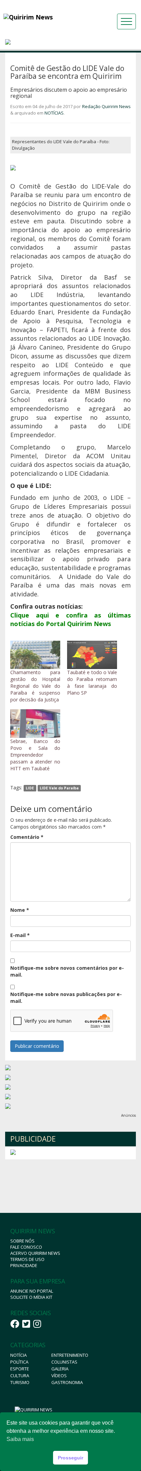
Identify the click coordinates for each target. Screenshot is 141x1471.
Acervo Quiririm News (35, 1253)
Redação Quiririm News (106, 106)
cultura (19, 1375)
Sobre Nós (22, 1241)
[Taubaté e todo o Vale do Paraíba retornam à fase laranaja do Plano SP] (92, 655)
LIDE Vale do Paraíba (59, 788)
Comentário (26, 837)
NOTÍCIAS (54, 113)
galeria (59, 1369)
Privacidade (23, 1265)
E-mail (20, 935)
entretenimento (69, 1355)
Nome (19, 910)
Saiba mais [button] (20, 1439)
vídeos (59, 1375)
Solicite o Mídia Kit (31, 1297)
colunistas (64, 1362)
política (19, 1362)
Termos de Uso (27, 1259)
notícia (18, 1355)
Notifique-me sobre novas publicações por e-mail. (66, 997)
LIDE (30, 788)
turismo (19, 1382)
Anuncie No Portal (31, 1291)
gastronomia (67, 1382)
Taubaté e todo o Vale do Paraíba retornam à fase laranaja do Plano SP (92, 682)
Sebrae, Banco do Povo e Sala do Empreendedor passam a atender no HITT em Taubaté (35, 755)
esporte (19, 1369)
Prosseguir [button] (70, 1457)
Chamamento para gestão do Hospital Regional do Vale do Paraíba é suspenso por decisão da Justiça (35, 686)
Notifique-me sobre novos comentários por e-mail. (67, 971)
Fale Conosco (26, 1247)
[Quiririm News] (44, 17)
